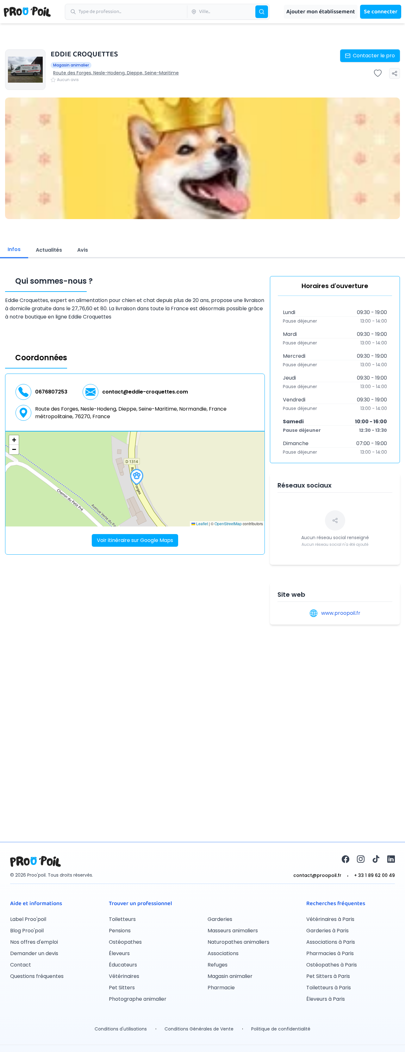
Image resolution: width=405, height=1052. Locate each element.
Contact (20, 964)
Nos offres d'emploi (34, 942)
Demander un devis (34, 953)
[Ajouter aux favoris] (377, 73)
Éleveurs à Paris (325, 999)
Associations (223, 953)
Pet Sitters (122, 987)
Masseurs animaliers (233, 930)
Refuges (217, 964)
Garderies (220, 919)
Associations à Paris (330, 942)
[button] (136, 477)
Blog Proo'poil (27, 930)
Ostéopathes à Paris (331, 964)
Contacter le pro (374, 55)
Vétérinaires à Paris (330, 919)
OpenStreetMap (228, 523)
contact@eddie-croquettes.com (145, 391)
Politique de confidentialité (280, 1029)
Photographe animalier (137, 999)
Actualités (49, 250)
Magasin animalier (230, 976)
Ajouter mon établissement (320, 11)
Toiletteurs (122, 919)
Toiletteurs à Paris (328, 987)
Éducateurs (123, 964)
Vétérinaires (124, 976)
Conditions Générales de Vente (199, 1029)
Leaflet (201, 523)
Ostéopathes (125, 942)
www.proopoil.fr (340, 613)
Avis (82, 250)
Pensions (120, 930)
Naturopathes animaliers (238, 942)
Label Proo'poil (28, 919)
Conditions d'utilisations (121, 1029)
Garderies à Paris (327, 930)
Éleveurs (119, 953)
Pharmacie (221, 987)
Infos (14, 249)
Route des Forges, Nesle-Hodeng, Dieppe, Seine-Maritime (116, 73)
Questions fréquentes (37, 976)
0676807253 (51, 391)
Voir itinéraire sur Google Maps (135, 540)
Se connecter (380, 11)
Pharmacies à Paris (330, 953)
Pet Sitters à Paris (328, 976)
